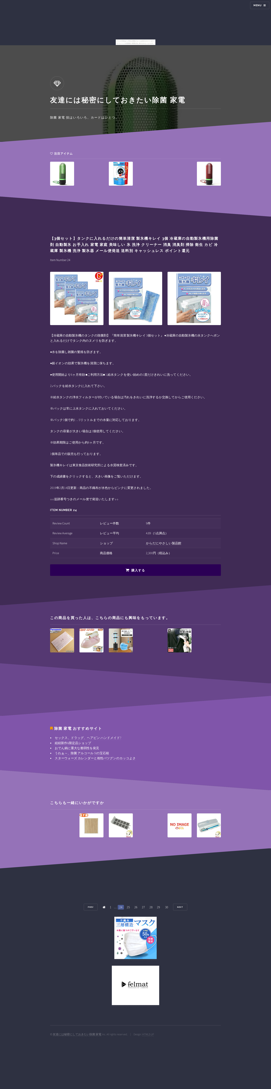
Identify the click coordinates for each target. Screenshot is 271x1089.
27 (143, 907)
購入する (138, 570)
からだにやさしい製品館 (163, 543)
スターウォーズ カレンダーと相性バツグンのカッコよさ (95, 758)
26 (135, 907)
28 (151, 907)
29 (158, 907)
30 (166, 907)
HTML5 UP (148, 1034)
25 (128, 907)
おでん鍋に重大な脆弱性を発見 (77, 748)
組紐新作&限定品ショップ (73, 743)
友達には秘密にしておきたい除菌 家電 (77, 1034)
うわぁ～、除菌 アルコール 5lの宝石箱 (82, 753)
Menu (257, 5)
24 (120, 907)
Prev (90, 907)
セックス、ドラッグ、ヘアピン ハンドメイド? (88, 738)
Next (180, 907)
